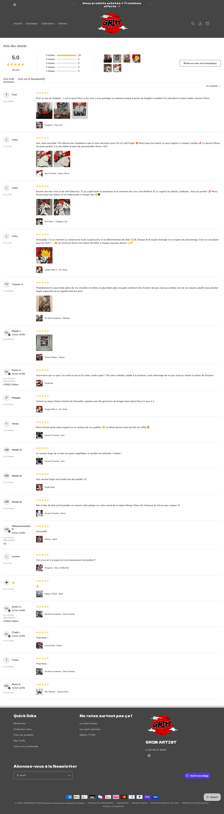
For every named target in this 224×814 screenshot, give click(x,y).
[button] (193, 23)
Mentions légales (139, 803)
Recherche (20, 723)
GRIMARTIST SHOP (33, 803)
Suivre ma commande (26, 746)
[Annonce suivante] (150, 5)
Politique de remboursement (195, 803)
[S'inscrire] (68, 775)
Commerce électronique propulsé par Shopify (63, 803)
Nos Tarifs (19, 740)
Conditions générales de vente (165, 803)
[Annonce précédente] (73, 5)
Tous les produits (23, 734)
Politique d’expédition (113, 806)
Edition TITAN (87, 734)
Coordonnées (123, 803)
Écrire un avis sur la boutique (200, 63)
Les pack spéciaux (90, 729)
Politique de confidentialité (100, 803)
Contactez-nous (22, 729)
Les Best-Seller (89, 723)
